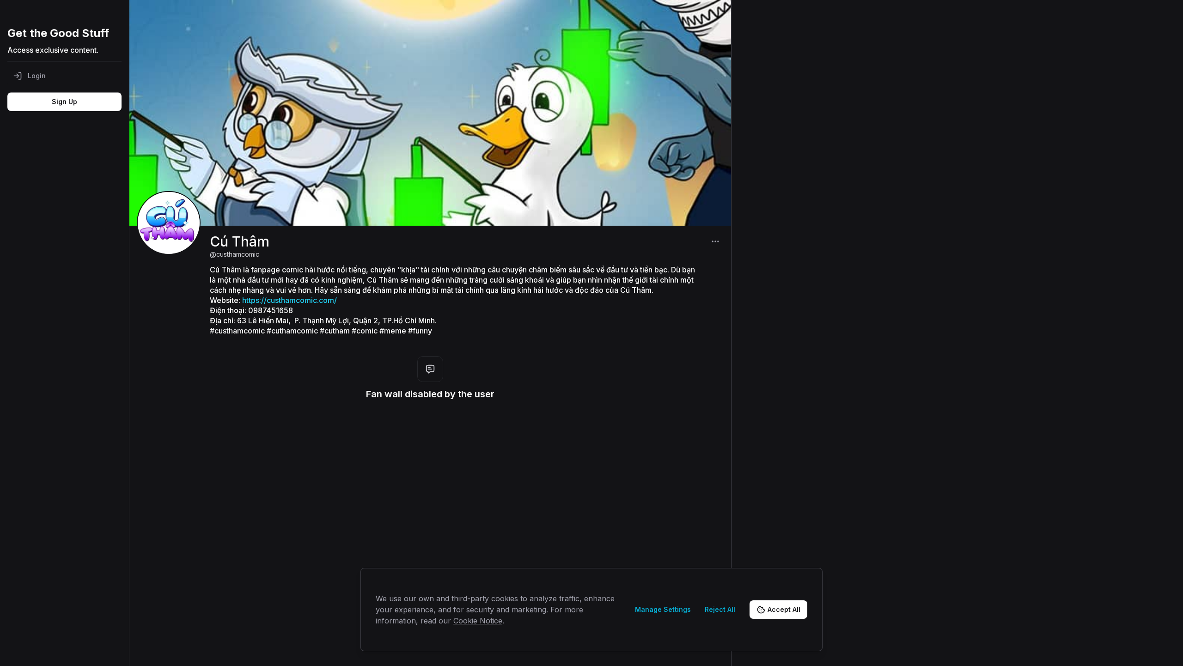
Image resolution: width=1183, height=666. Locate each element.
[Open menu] (715, 241)
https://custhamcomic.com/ (289, 300)
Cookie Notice (477, 620)
